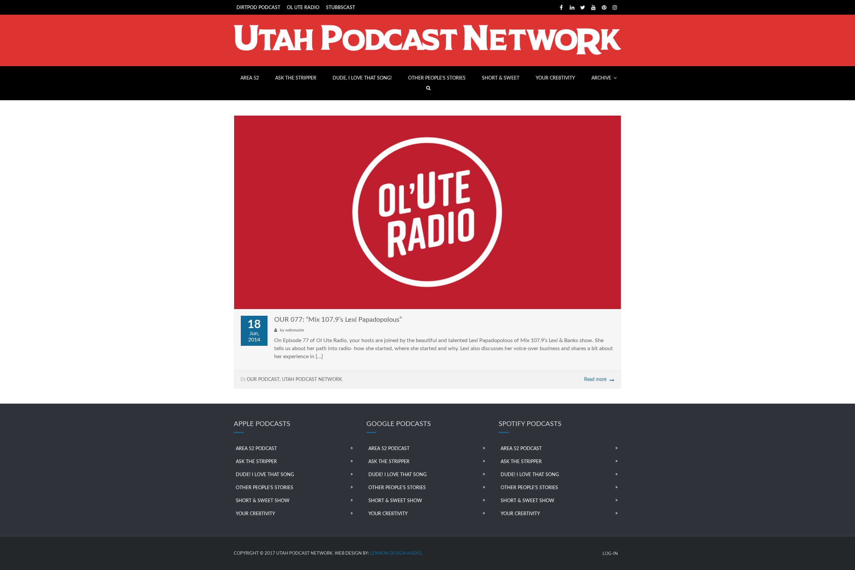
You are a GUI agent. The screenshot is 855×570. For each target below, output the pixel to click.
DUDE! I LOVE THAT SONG (265, 474)
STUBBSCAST (340, 7)
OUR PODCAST (263, 379)
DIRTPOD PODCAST (258, 7)
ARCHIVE (601, 78)
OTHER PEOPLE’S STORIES (437, 78)
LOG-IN (610, 554)
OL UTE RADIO (303, 7)
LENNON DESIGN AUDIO (395, 553)
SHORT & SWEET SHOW (263, 500)
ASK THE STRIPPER (295, 78)
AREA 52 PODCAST (256, 448)
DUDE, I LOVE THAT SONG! (362, 78)
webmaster (294, 330)
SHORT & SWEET (500, 78)
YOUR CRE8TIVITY (555, 78)
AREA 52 (249, 78)
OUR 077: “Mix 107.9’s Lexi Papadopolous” (338, 319)
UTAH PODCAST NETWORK (312, 379)
